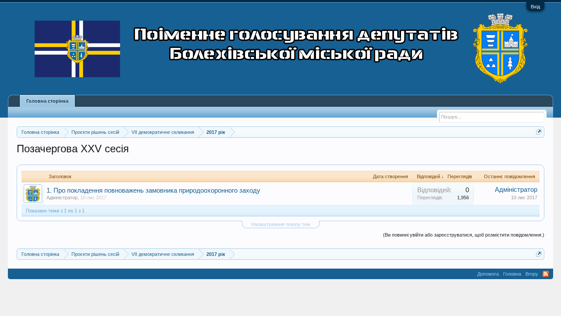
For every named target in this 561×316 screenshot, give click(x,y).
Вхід (535, 6)
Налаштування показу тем (280, 224)
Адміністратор (62, 197)
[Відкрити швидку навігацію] (539, 132)
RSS (546, 274)
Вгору (531, 273)
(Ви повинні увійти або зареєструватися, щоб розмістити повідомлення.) (463, 234)
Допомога (488, 273)
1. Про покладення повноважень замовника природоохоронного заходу (153, 190)
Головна (512, 273)
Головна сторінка (47, 101)
